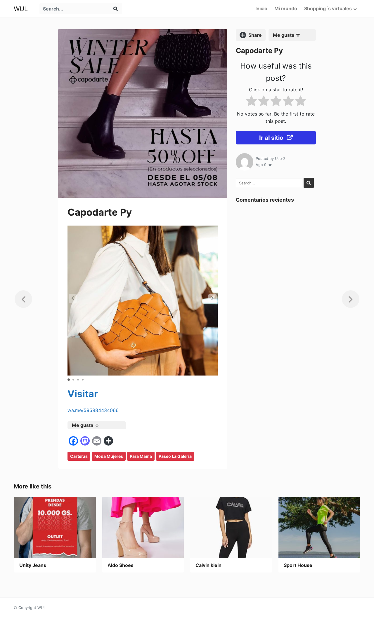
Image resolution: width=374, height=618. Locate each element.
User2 (280, 158)
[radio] (251, 101)
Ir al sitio (272, 137)
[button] (212, 298)
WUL (21, 9)
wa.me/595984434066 (93, 410)
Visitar (82, 393)
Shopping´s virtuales (328, 8)
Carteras (79, 456)
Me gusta (82, 425)
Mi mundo (285, 8)
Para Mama (141, 456)
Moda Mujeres (108, 456)
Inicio (261, 8)
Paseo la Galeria (175, 456)
